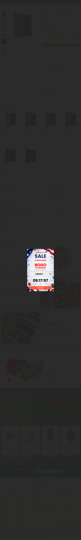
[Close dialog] (52, 250)
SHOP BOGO (40, 288)
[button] (40, 274)
